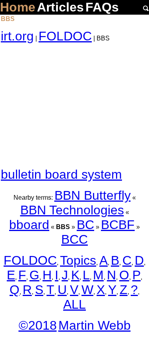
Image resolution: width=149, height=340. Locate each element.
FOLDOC (65, 36)
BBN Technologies (72, 210)
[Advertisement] (74, 105)
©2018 (38, 325)
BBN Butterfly (92, 195)
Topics (78, 260)
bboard (29, 225)
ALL (74, 304)
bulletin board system (61, 174)
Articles (60, 7)
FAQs (102, 7)
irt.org (17, 36)
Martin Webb (94, 325)
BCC (74, 239)
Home (17, 7)
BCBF (118, 225)
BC (85, 225)
